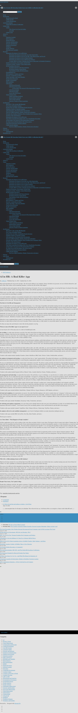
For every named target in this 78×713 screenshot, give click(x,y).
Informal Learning (7, 667)
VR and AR (6, 696)
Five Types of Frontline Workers (14, 106)
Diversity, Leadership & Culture (13, 75)
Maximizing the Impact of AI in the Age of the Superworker (23, 55)
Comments (6, 499)
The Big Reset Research (12, 78)
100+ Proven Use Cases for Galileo (17, 29)
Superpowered (9, 131)
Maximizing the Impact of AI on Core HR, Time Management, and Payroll (27, 56)
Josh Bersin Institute (8, 23)
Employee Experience (11, 45)
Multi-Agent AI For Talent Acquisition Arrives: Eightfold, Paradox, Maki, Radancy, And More (23, 541)
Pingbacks (6, 501)
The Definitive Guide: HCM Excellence (18, 70)
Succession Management (9, 689)
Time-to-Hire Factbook (14, 99)
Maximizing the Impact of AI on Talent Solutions (21, 58)
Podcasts (5, 128)
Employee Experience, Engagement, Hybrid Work (18, 62)
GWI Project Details (14, 90)
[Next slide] (76, 8)
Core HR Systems (7, 648)
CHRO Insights (10, 19)
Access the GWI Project (15, 93)
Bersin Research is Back (12, 18)
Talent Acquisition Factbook (16, 96)
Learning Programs (7, 675)
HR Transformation (7, 662)
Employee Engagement (8, 654)
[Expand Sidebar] (0, 566)
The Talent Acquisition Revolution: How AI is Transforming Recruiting (23, 118)
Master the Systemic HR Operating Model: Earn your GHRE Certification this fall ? (21, 8)
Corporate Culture (7, 649)
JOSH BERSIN (4, 2)
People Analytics (10, 48)
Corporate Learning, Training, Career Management (18, 64)
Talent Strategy (6, 692)
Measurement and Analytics (9, 678)
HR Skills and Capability (12, 50)
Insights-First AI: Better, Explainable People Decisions (19, 107)
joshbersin (4, 281)
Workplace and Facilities (9, 700)
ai (3, 493)
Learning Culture (7, 672)
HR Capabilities (10, 82)
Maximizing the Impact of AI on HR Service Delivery (22, 59)
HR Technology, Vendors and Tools (14, 74)
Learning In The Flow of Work (10, 673)
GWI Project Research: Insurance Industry (16, 123)
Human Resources (10, 40)
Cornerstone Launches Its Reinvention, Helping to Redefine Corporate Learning (19, 559)
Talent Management (8, 691)
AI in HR (11, 31)
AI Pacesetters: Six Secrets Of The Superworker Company (26, 88)
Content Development (8, 646)
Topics (4, 35)
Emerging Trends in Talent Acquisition (18, 101)
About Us (5, 34)
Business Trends (7, 641)
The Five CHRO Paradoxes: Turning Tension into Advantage (20, 112)
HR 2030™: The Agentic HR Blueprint (15, 104)
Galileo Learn (9, 32)
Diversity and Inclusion (11, 43)
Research (5, 51)
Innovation (5, 668)
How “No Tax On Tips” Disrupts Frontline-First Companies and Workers (17, 535)
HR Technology (10, 39)
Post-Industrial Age (10, 72)
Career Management (8, 643)
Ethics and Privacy (7, 657)
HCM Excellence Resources (13, 66)
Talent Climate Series (11, 94)
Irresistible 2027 (7, 133)
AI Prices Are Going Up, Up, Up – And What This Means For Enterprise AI (18, 556)
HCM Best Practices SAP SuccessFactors (19, 67)
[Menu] (0, 5)
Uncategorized (6, 694)
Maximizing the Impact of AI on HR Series (16, 53)
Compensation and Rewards (10, 644)
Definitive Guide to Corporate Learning (15, 109)
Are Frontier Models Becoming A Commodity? (11, 547)
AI (3, 640)
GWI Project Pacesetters (15, 86)
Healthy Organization (11, 80)
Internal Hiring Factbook (15, 98)
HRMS (5, 664)
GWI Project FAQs (13, 91)
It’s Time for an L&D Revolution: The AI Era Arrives (19, 122)
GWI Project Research (14, 85)
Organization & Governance (10, 680)
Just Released (6, 102)
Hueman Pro (17, 703)
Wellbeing (8, 47)
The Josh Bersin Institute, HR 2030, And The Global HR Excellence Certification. (20, 550)
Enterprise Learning (11, 37)
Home (4, 15)
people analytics (16, 493)
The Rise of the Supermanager (13, 115)
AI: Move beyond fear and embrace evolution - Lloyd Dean (17, 504)
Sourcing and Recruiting (12, 42)
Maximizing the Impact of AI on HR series (16, 117)
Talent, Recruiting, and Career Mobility (15, 77)
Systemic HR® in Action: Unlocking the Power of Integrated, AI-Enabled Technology (30, 61)
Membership (6, 16)
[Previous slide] (2, 8)
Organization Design (8, 681)
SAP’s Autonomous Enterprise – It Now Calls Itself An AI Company (16, 562)
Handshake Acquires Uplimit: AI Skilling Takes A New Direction (16, 544)
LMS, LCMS (6, 676)
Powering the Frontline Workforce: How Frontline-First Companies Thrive (24, 114)
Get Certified (4, 632)
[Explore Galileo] (26, 630)
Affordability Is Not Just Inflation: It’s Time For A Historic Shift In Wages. (18, 538)
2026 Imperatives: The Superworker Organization (18, 110)
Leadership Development (9, 670)
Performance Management (9, 686)
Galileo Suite (6, 26)
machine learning (8, 493)
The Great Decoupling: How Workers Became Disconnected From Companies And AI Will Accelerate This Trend (27, 529)
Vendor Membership (11, 21)
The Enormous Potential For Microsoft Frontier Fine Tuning (14, 553)
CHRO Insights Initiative (12, 125)
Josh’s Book (6, 130)
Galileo (8, 27)
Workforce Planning (8, 699)
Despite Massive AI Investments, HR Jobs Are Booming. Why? (15, 532)
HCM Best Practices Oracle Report (17, 69)
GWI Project (9, 83)
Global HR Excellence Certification (14, 24)
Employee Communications (9, 652)
